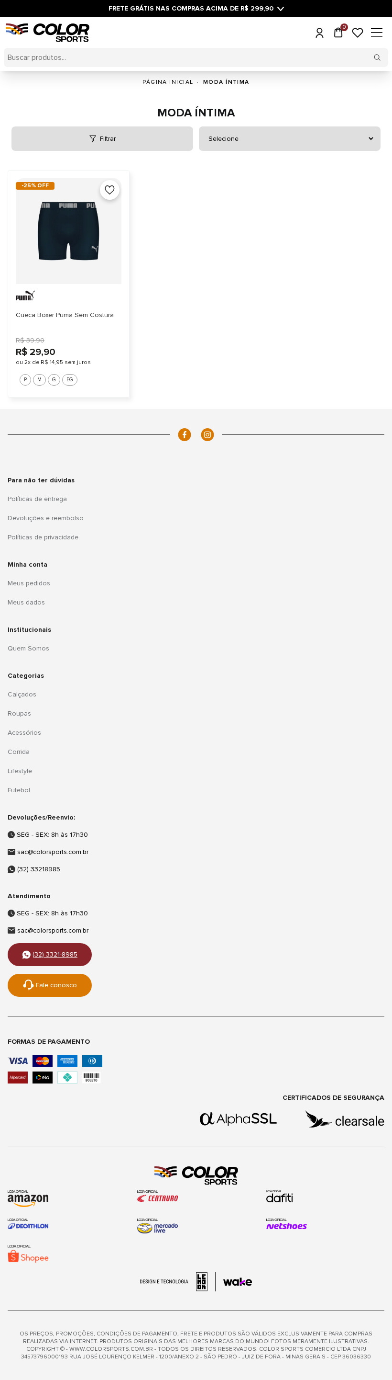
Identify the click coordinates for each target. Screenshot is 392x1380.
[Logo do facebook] (184, 434)
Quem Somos (28, 648)
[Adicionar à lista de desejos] (110, 190)
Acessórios (24, 733)
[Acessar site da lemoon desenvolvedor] (178, 1281)
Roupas (19, 713)
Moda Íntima (226, 82)
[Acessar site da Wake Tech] (237, 1281)
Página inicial (167, 82)
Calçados (22, 694)
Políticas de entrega (37, 499)
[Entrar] (319, 32)
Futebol (19, 790)
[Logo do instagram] (207, 434)
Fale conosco (56, 985)
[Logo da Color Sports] (196, 1175)
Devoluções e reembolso (46, 518)
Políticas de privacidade (43, 537)
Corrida (19, 752)
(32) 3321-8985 (55, 954)
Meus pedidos (29, 583)
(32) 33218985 (38, 869)
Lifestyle (20, 771)
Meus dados (26, 602)
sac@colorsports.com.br (52, 852)
